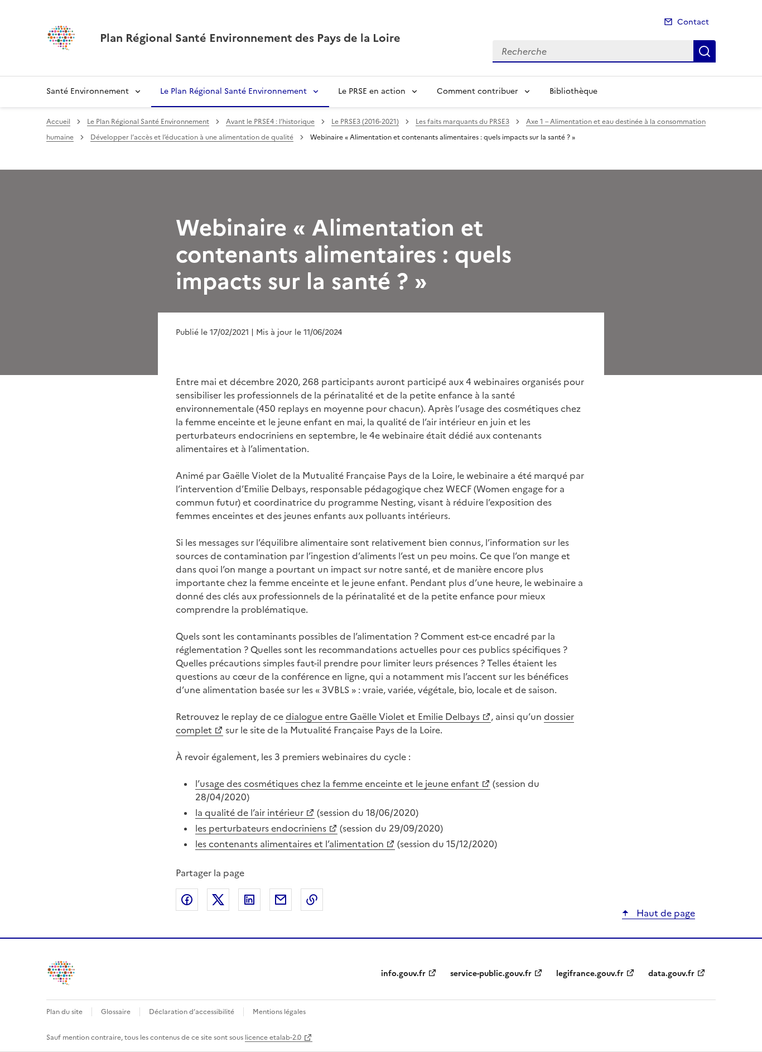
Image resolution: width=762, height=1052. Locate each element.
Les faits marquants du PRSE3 (462, 122)
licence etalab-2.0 (273, 1037)
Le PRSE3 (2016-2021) (365, 122)
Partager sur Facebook (187, 899)
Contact (693, 22)
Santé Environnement (87, 91)
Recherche (704, 51)
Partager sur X (218, 899)
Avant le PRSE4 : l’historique (270, 122)
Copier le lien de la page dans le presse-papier (312, 899)
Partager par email (280, 899)
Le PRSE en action (372, 91)
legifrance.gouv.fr (590, 973)
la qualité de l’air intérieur (249, 812)
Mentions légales (279, 1012)
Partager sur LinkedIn (249, 899)
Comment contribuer (477, 91)
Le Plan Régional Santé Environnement (233, 91)
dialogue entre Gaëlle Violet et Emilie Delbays (383, 716)
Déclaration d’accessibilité (191, 1012)
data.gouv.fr (671, 973)
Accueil (58, 122)
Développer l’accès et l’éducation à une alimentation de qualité (191, 137)
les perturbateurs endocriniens (260, 828)
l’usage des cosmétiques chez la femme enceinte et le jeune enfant (337, 783)
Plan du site (64, 1012)
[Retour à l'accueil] (62, 973)
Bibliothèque (573, 91)
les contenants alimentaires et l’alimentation (289, 844)
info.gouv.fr (403, 973)
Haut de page (664, 913)
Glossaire (116, 1012)
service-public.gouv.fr (491, 973)
